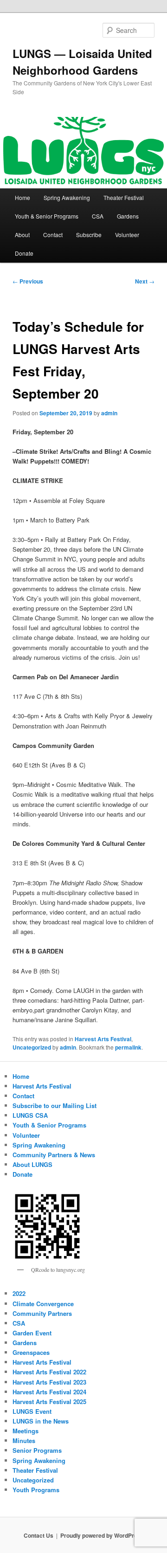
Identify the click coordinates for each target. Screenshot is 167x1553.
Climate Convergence (43, 1303)
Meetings (26, 1430)
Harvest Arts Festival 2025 (49, 1401)
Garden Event (32, 1332)
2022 (19, 1293)
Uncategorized (32, 1047)
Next (144, 281)
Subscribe (89, 234)
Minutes (24, 1440)
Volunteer (127, 234)
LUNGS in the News (41, 1421)
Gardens (128, 216)
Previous (28, 281)
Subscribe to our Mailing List (54, 1105)
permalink (128, 1047)
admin (109, 413)
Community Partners (42, 1313)
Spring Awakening (67, 197)
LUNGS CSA (30, 1115)
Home (22, 197)
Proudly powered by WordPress (102, 1535)
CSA (97, 216)
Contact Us (38, 1535)
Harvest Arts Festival (103, 1039)
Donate (24, 253)
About (22, 234)
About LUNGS (32, 1164)
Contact (53, 234)
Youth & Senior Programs (46, 216)
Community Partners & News (54, 1154)
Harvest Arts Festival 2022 (49, 1371)
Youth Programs (36, 1489)
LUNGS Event (32, 1411)
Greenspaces (31, 1352)
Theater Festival (123, 197)
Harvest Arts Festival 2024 (49, 1391)
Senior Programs (37, 1450)
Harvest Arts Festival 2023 (49, 1382)
